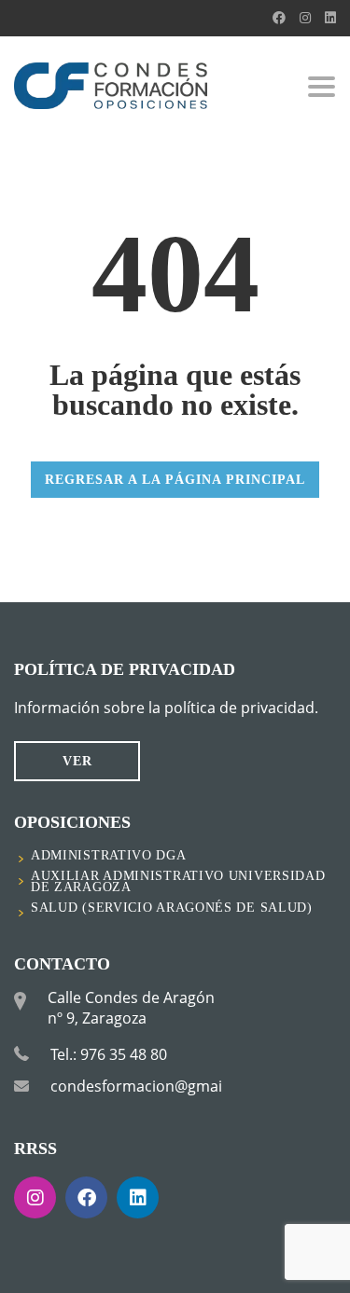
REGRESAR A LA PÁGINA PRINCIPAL (175, 480)
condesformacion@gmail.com (155, 1086)
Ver (77, 761)
